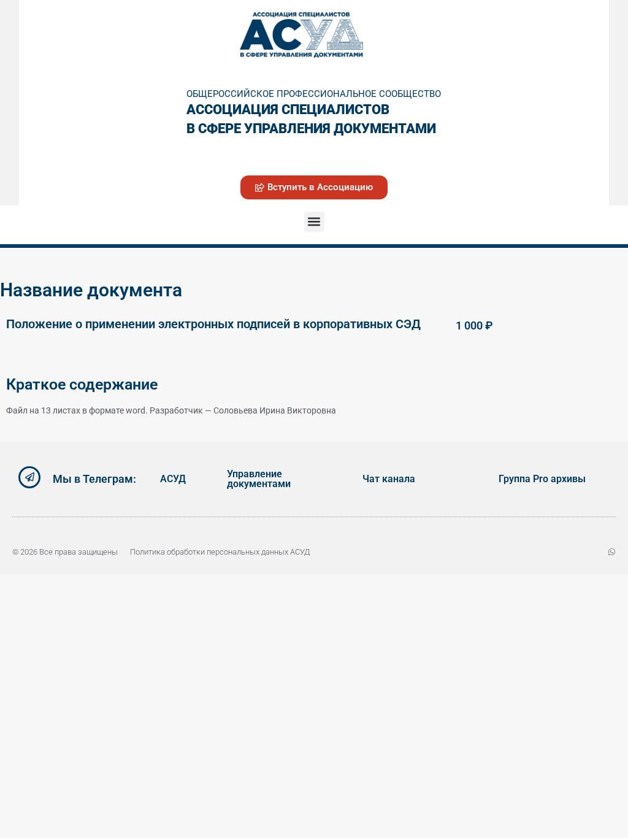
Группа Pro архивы (542, 479)
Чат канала (388, 479)
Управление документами (259, 479)
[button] (314, 222)
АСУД (173, 479)
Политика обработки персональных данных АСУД (220, 551)
